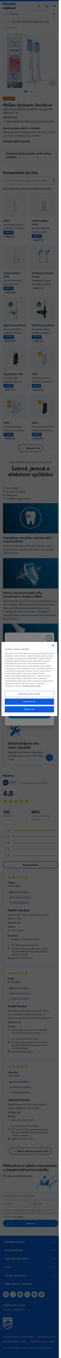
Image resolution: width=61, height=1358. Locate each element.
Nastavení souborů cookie (29, 694)
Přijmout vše (29, 709)
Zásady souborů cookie (32, 685)
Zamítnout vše (29, 701)
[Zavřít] (53, 645)
